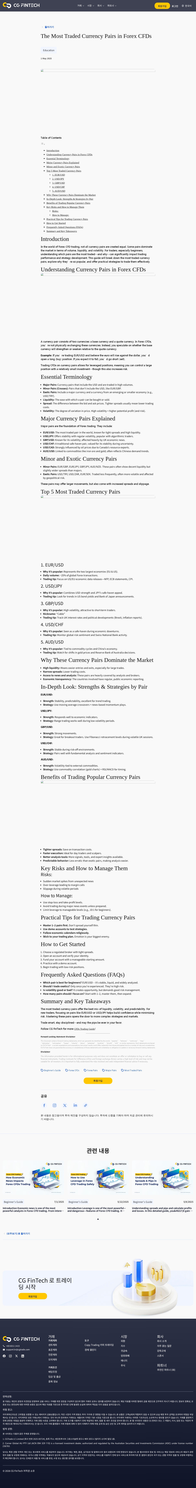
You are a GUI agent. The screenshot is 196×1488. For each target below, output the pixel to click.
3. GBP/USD (58, 183)
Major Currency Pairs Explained (62, 162)
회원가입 (162, 6)
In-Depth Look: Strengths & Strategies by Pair (69, 199)
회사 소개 (161, 1341)
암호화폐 (125, 1355)
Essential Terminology (57, 158)
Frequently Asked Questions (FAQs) (64, 227)
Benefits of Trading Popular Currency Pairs (68, 203)
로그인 (175, 6)
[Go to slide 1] (98, 1219)
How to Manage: (60, 215)
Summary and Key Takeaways (61, 231)
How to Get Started (56, 223)
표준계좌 (52, 1349)
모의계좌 (52, 1359)
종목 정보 (53, 1381)
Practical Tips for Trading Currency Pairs (67, 219)
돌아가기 (49, 27)
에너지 (124, 1360)
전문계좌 (52, 1354)
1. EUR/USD (58, 174)
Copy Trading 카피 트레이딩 (99, 1345)
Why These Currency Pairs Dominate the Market (71, 195)
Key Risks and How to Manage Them (65, 207)
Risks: (55, 211)
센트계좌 (52, 1345)
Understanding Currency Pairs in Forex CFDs (69, 154)
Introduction (52, 150)
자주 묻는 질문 (164, 1346)
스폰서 (160, 1355)
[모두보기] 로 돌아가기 (18, 1233)
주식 (123, 1365)
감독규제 (161, 1350)
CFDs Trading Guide (84, 1029)
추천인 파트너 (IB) (166, 1369)
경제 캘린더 (90, 1349)
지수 (123, 1346)
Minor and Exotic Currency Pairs (63, 166)
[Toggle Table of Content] (43, 144)
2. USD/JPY (58, 179)
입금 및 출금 (54, 1376)
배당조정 (52, 1371)
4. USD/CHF (58, 187)
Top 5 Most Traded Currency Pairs (63, 170)
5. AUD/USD (58, 191)
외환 (123, 1341)
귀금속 (124, 1350)
